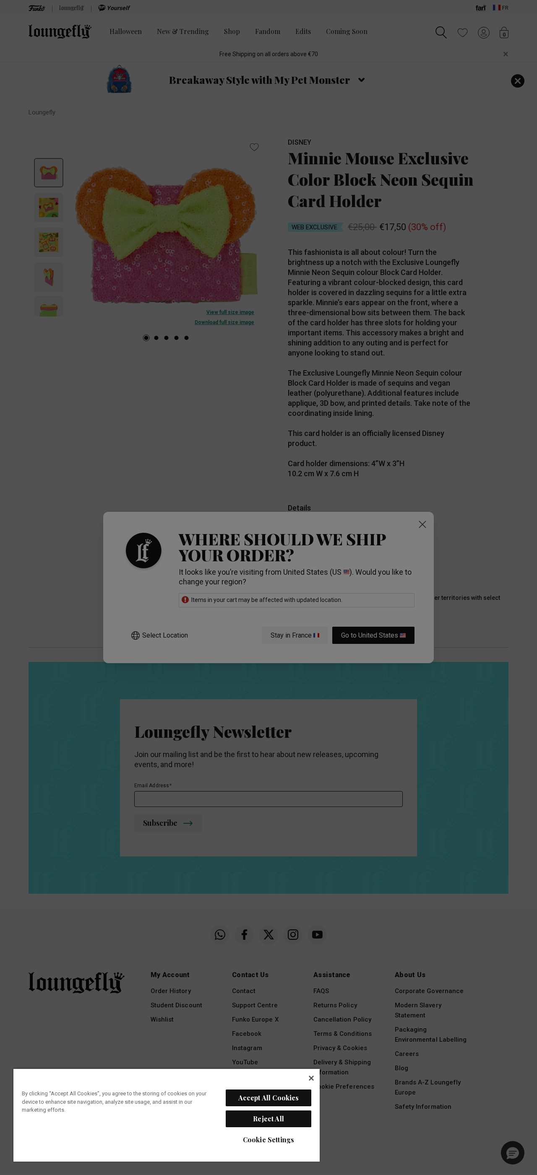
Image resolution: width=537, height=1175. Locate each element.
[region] (166, 1115)
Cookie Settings (268, 1139)
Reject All (268, 1118)
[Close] (311, 1078)
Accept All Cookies (268, 1097)
